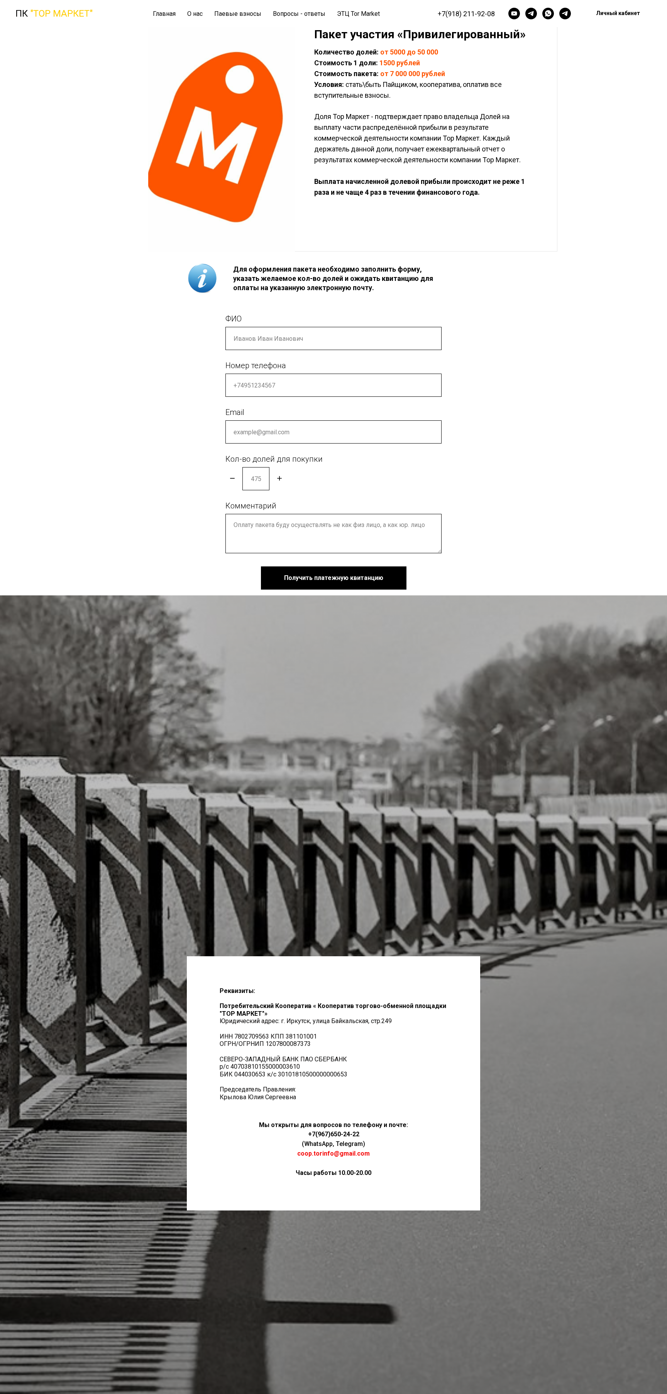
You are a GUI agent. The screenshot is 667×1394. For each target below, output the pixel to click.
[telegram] (531, 13)
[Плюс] (279, 479)
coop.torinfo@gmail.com (333, 1153)
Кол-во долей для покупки (274, 459)
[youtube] (514, 13)
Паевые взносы (237, 13)
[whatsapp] (548, 13)
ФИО (233, 318)
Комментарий (250, 505)
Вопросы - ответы (299, 13)
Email (234, 412)
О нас (195, 13)
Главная (164, 13)
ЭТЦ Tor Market (358, 13)
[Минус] (232, 479)
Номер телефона (255, 365)
